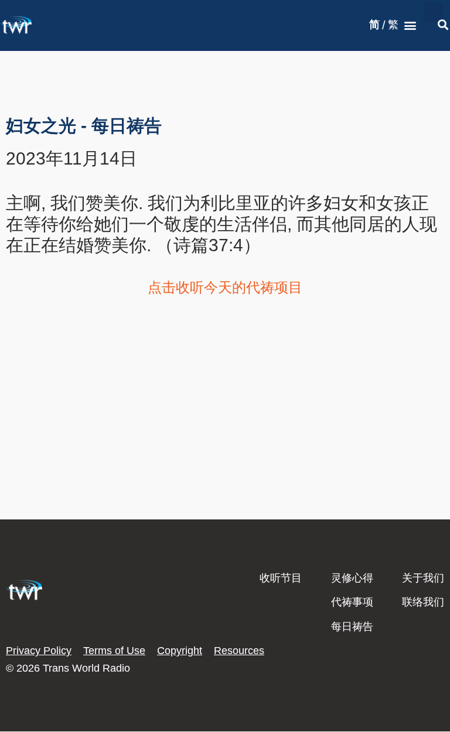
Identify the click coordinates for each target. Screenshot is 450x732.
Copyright (179, 650)
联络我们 (423, 602)
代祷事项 (352, 602)
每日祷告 (352, 626)
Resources (239, 650)
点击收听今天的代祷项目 (225, 287)
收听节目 (281, 578)
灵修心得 (352, 578)
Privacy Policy (38, 650)
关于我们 (423, 578)
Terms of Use (114, 650)
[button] (410, 25)
